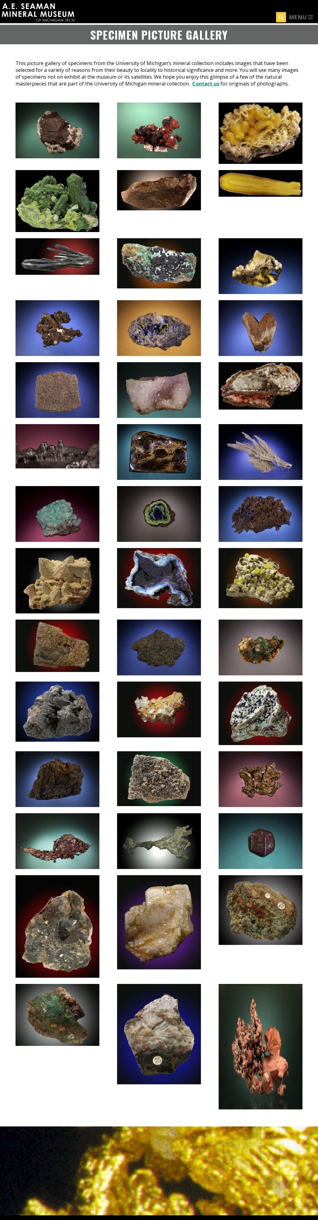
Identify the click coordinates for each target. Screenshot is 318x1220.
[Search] (281, 17)
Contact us (205, 83)
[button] (57, 156)
